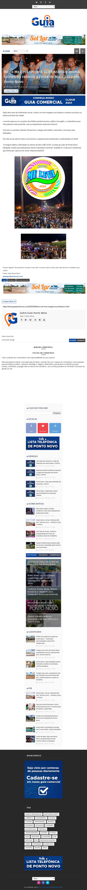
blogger (73, 340)
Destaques (32, 555)
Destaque (29, 825)
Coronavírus (41, 818)
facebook (81, 340)
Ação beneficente (51, 814)
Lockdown (46, 836)
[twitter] (36, 2)
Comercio (29, 818)
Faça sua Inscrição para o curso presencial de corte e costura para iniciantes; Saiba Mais (48, 707)
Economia (49, 825)
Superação (37, 844)
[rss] (50, 2)
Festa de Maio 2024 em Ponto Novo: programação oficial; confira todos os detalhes (46, 739)
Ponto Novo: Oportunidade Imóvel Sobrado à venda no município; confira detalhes (48, 664)
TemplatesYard (57, 887)
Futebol (53, 833)
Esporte (44, 833)
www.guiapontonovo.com (13, 276)
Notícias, (32, 87)
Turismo (29, 848)
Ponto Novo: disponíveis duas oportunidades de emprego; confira (46, 493)
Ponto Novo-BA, (41, 87)
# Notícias (11, 280)
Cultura (29, 822)
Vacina (37, 848)
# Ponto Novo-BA (23, 280)
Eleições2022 (31, 829)
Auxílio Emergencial (33, 814)
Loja (54, 836)
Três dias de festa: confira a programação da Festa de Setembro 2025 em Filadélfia (46, 534)
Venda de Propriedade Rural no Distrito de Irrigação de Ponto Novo (47, 718)
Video (45, 848)
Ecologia (39, 825)
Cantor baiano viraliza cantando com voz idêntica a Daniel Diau (43, 619)
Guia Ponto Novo (45, 887)
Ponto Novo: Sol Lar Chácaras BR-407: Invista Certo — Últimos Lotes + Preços (48, 522)
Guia (27, 836)
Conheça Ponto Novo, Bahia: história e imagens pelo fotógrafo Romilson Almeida (43, 592)
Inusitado (35, 836)
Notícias (29, 840)
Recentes (43, 555)
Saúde (28, 844)
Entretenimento (32, 833)
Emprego (42, 829)
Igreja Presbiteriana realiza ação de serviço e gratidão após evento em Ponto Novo (48, 545)
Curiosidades (40, 822)
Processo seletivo (47, 840)
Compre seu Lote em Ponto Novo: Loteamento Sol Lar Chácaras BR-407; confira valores (48, 652)
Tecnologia (48, 844)
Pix (36, 840)
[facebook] (45, 2)
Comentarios (55, 555)
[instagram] (41, 2)
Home (7, 51)
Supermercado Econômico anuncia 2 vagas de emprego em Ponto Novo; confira (48, 472)
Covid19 (52, 818)
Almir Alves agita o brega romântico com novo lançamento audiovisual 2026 (48, 511)
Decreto (51, 822)
